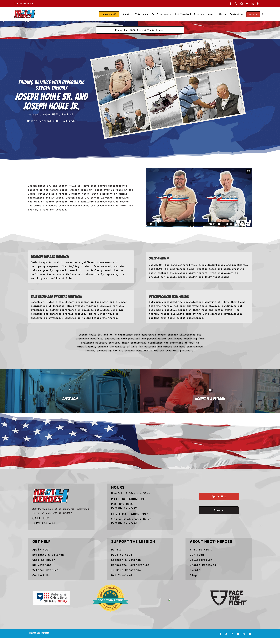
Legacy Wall (109, 14)
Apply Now (219, 496)
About (126, 14)
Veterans (140, 14)
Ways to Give (216, 14)
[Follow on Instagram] (241, 3)
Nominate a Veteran (48, 554)
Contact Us (41, 575)
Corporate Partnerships (130, 565)
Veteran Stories (45, 570)
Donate (253, 14)
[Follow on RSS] (253, 3)
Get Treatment (160, 14)
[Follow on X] (236, 3)
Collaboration (201, 559)
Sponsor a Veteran (126, 559)
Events (198, 14)
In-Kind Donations (126, 570)
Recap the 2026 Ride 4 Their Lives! (140, 30)
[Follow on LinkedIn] (258, 3)
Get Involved (183, 14)
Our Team (197, 554)
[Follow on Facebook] (230, 3)
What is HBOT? (43, 559)
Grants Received (203, 565)
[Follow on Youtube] (247, 3)
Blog (193, 575)
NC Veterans (42, 565)
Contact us (236, 14)
